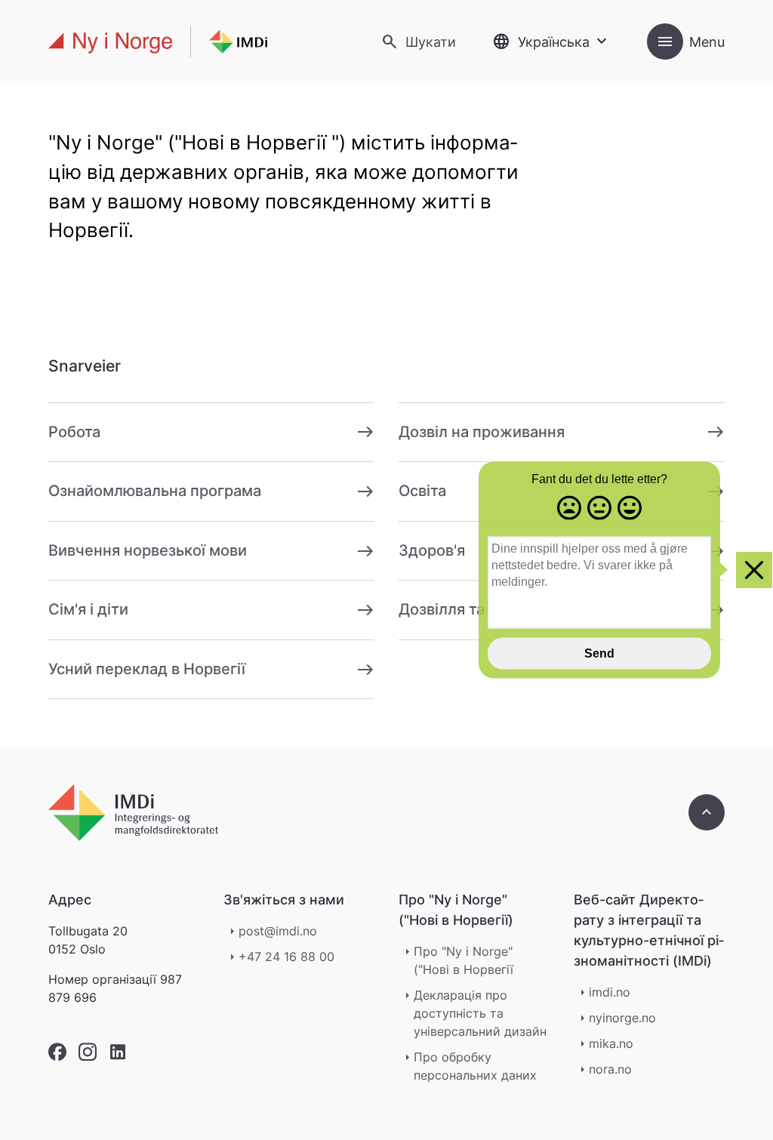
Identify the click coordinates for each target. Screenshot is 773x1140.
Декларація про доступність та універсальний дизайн (480, 1013)
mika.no (611, 1043)
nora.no (610, 1069)
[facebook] (57, 1052)
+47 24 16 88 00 (286, 956)
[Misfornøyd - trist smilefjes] (569, 508)
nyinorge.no (622, 1017)
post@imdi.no (278, 930)
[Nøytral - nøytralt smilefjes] (599, 508)
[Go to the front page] (157, 41)
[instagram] (88, 1052)
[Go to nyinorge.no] (133, 812)
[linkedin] (118, 1052)
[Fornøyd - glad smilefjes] (629, 508)
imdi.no (609, 992)
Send (599, 652)
